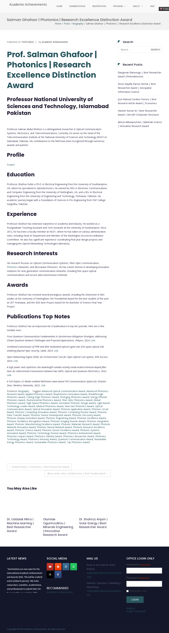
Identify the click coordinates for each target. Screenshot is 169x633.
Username (138, 564)
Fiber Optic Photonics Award (77, 400)
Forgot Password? (136, 611)
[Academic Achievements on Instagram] (65, 566)
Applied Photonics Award (39, 394)
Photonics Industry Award (48, 436)
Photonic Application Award (75, 409)
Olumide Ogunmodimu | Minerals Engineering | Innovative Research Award (22, 527)
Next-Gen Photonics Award (79, 406)
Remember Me (137, 591)
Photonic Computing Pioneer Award (77, 412)
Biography (77, 23)
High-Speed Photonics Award (41, 403)
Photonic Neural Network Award (54, 427)
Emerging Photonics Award (74, 397)
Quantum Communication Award (75, 439)
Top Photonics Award (78, 442)
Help (152, 6)
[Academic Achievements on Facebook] (58, 574)
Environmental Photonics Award (43, 400)
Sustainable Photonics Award (49, 442)
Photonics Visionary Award (42, 439)
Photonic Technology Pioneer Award (46, 433)
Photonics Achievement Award (84, 433)
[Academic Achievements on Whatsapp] (73, 566)
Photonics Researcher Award (78, 436)
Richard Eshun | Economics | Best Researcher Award (40, 466)
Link (93, 340)
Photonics (12, 267)
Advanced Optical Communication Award (63, 391)
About (136, 6)
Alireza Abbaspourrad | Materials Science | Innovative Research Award (140, 124)
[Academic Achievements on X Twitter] (50, 574)
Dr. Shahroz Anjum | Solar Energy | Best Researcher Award (57, 523)
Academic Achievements (28, 4)
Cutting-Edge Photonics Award (42, 397)
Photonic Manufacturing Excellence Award (37, 424)
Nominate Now (77, 6)
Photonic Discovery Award (86, 415)
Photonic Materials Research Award (80, 424)
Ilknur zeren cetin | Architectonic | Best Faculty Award (76, 473)
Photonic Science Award (28, 430)
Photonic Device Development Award (51, 415)
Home (59, 6)
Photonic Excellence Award (91, 418)
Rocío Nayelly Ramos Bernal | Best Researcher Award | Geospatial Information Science (137, 87)
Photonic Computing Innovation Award (35, 412)
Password (137, 578)
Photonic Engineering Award (61, 418)
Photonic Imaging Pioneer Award (67, 421)
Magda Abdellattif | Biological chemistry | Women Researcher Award (94, 525)
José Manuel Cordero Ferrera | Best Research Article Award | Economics (137, 101)
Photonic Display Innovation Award (25, 418)
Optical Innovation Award (46, 409)
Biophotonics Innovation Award (70, 394)
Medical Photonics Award (49, 406)
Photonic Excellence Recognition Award (28, 421)
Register (130, 608)
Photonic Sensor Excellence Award (60, 430)
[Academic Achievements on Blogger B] (58, 566)
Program (118, 6)
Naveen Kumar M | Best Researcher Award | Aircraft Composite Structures (138, 112)
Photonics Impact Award (20, 436)
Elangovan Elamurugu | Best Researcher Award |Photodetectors (139, 74)
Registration (99, 6)
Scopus (11, 164)
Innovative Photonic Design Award (77, 403)
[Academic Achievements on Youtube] (50, 566)
